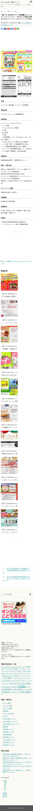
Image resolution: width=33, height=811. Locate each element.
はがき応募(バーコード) (10, 721)
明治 (28, 692)
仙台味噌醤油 (14, 689)
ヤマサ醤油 (10, 683)
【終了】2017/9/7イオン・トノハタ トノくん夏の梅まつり (9, 322)
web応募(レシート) (8, 729)
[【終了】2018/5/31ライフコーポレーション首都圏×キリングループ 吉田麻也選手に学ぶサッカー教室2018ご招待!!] (9, 386)
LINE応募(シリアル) (9, 745)
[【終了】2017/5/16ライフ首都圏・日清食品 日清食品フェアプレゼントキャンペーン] (9, 334)
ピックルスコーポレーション (18, 678)
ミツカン (23, 680)
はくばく (13, 666)
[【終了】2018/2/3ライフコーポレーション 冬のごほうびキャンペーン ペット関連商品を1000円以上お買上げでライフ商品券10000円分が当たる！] (9, 465)
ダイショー (20, 676)
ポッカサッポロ (15, 680)
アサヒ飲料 (13, 668)
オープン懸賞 (7, 703)
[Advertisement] (16, 40)
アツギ (19, 668)
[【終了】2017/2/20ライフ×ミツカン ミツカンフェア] (9, 517)
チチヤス (25, 676)
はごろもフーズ (20, 666)
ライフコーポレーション (18, 261)
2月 (5, 788)
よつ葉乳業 (28, 666)
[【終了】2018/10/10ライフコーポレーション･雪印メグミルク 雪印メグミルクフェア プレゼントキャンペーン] (9, 491)
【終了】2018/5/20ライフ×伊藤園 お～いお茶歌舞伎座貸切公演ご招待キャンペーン (16, 570)
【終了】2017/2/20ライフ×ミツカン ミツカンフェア (9, 532)
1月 (5, 790)
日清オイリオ (15, 692)
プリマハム (6, 680)
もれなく (5, 716)
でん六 (9, 666)
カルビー (19, 671)
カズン (14, 671)
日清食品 (22, 692)
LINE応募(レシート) (9, 742)
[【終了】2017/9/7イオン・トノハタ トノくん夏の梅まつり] (9, 308)
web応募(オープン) (8, 737)
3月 (5, 786)
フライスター (28, 678)
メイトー (28, 680)
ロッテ (28, 687)
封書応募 (5, 726)
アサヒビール (5, 668)
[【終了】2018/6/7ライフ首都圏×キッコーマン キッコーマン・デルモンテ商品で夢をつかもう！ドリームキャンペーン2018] (11, 29)
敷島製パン (8, 692)
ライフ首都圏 (7, 261)
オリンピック (6, 671)
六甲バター (27, 689)
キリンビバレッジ (20, 673)
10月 (5, 782)
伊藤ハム (21, 689)
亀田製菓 (8, 689)
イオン (23, 668)
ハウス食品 (7, 678)
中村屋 (3, 689)
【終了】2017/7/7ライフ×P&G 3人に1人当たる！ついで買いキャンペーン (9, 375)
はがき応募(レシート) (9, 719)
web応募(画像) (7, 734)
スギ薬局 (15, 676)
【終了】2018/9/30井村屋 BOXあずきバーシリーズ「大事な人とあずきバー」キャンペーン (16, 578)
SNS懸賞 (5, 711)
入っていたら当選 (8, 713)
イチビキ (28, 668)
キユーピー (9, 673)
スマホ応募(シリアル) (9, 739)
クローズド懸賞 (7, 706)
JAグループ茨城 (4, 666)
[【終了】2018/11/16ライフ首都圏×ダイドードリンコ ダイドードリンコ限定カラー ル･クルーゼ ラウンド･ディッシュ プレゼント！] (9, 413)
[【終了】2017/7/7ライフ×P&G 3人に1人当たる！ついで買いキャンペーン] (9, 360)
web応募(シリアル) (8, 732)
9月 (5, 784)
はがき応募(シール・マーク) (11, 724)
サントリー (7, 676)
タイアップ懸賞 (24, 22)
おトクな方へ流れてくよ (10, 2)
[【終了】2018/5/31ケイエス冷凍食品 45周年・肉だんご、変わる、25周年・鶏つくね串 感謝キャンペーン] (9, 282)
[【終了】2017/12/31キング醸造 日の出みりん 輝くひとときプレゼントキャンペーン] (9, 439)
